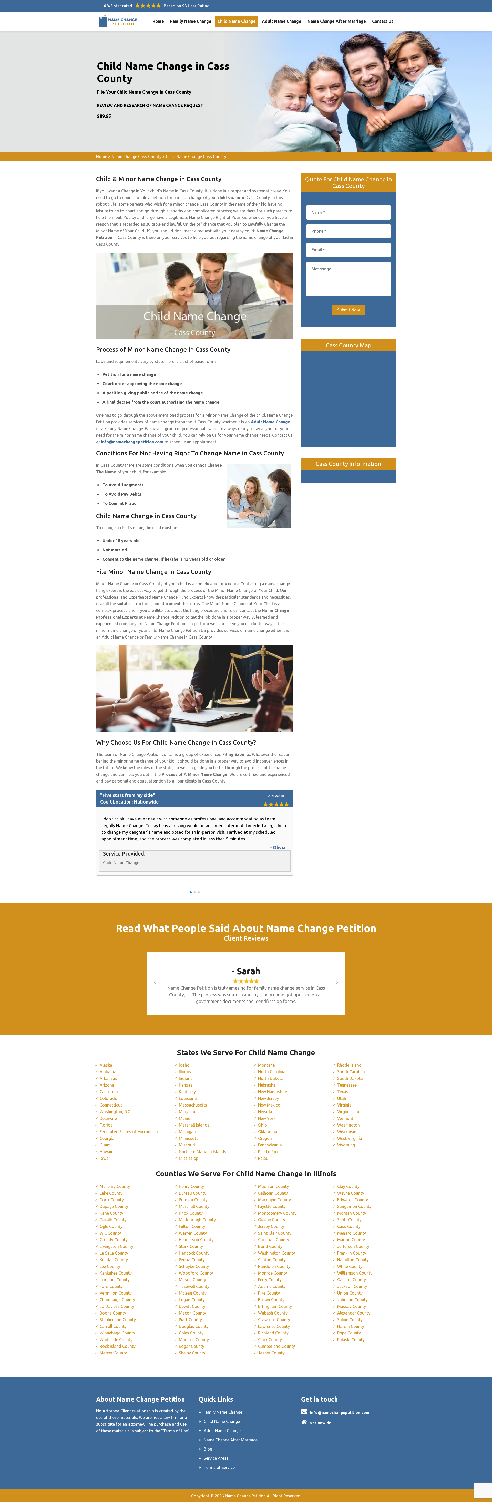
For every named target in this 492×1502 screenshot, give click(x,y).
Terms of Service (219, 1467)
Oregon (265, 1138)
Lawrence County (274, 1326)
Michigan (187, 1131)
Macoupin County (274, 1199)
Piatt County (190, 1319)
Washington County (276, 1253)
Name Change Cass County (136, 156)
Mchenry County (115, 1186)
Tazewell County (194, 1286)
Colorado (108, 1098)
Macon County (192, 1313)
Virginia (344, 1105)
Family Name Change (190, 21)
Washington (348, 1125)
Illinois (185, 1071)
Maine (184, 1118)
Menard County (351, 1233)
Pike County (269, 1293)
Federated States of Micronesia (129, 1131)
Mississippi (189, 1158)
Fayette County (272, 1206)
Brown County (271, 1299)
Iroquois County (115, 1279)
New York (266, 1118)
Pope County (349, 1333)
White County (349, 1266)
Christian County (273, 1239)
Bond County (270, 1246)
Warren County (193, 1233)
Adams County (272, 1286)
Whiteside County (116, 1339)
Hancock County (194, 1253)
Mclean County (193, 1293)
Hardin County (350, 1326)
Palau (263, 1158)
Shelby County (192, 1353)
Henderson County (196, 1239)
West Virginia (349, 1138)
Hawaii (106, 1151)
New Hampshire (272, 1091)
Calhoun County (273, 1193)
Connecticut (111, 1105)
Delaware (108, 1118)
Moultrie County (194, 1339)
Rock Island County (118, 1346)
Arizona (107, 1085)
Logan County (192, 1299)
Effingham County (275, 1306)
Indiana (186, 1078)
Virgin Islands (350, 1111)
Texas (342, 1091)
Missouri (187, 1145)
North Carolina (271, 1071)
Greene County (271, 1219)
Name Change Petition (245, 1496)
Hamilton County (353, 1259)
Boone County (113, 1313)
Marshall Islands (194, 1125)
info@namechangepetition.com (339, 1412)
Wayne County (350, 1193)
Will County (110, 1233)
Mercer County (113, 1353)
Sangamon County (354, 1206)
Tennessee (347, 1085)
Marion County (351, 1239)
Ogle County (111, 1226)
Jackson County (352, 1286)
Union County (350, 1293)
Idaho (184, 1065)
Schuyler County (194, 1266)
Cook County (112, 1199)
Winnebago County (117, 1333)
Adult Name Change (281, 21)
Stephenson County (118, 1319)
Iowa (104, 1158)
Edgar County (191, 1346)
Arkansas (108, 1078)
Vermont (345, 1118)
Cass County (349, 1226)
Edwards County (352, 1199)
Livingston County (116, 1246)
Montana (266, 1065)
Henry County (191, 1186)
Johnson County (352, 1299)
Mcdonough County (197, 1219)
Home (158, 21)
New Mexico (269, 1105)
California (109, 1091)
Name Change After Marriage (337, 21)
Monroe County (272, 1273)
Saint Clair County (274, 1233)
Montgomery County (277, 1213)
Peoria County (192, 1259)
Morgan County (351, 1213)
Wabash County (273, 1313)
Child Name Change (237, 21)
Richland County (273, 1333)
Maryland (188, 1111)
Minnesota (189, 1138)
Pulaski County (351, 1339)
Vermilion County (116, 1293)
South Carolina (351, 1071)
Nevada (265, 1111)
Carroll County (113, 1326)
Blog (208, 1449)
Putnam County (193, 1199)
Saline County (350, 1319)
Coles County (191, 1333)
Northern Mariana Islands (202, 1151)
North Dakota (270, 1078)
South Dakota (350, 1078)
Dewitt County (192, 1306)
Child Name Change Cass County (196, 156)
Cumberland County (276, 1346)
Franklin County (351, 1253)
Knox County (191, 1213)
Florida (106, 1125)
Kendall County (114, 1259)
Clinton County (272, 1259)
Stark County (191, 1246)
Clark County (270, 1339)
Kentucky (187, 1091)
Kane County (111, 1213)
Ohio (262, 1125)
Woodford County (196, 1273)
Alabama (108, 1071)
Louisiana (188, 1098)
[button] (191, 892)
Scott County (349, 1219)
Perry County (270, 1279)
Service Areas (216, 1458)
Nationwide (320, 1423)
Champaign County (117, 1299)
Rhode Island (349, 1065)
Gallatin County (351, 1279)
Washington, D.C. (115, 1111)
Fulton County (192, 1226)
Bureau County (192, 1193)
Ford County (111, 1286)
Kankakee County (116, 1273)
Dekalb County (113, 1219)
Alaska (106, 1065)
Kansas (185, 1085)
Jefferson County (353, 1246)
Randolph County (274, 1266)
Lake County (111, 1193)
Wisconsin (346, 1131)
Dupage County (114, 1206)
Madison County (273, 1186)
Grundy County (114, 1239)
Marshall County (194, 1206)
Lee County (110, 1266)
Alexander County (353, 1313)
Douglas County (194, 1326)
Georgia (107, 1138)
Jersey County (271, 1226)
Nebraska (266, 1085)
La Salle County (114, 1253)
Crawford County (274, 1319)
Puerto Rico (269, 1151)
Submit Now (348, 310)
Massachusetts (193, 1105)
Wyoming (346, 1145)
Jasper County (271, 1353)
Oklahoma (267, 1131)
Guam (105, 1145)
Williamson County (354, 1273)
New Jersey (268, 1098)
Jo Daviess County (117, 1306)
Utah (341, 1098)
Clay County (348, 1186)
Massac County (351, 1306)
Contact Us (382, 21)
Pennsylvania (270, 1145)
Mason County (192, 1279)
